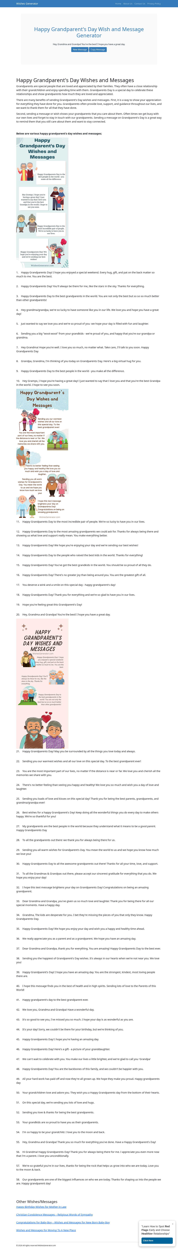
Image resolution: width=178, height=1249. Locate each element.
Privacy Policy (154, 3)
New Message (80, 49)
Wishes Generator (27, 3)
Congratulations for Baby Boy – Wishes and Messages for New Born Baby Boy (63, 1222)
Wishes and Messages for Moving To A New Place (46, 1230)
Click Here (148, 1241)
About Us (127, 3)
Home (118, 3)
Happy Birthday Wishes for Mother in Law (41, 1207)
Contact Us (139, 3)
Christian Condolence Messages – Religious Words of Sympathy (54, 1214)
